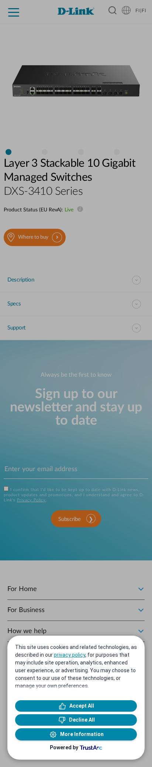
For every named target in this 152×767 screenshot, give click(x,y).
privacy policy (69, 655)
